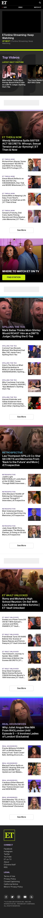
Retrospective (12, 452)
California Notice (11, 884)
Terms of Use (9, 876)
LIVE (5, 7)
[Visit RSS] (31, 897)
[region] (21, 22)
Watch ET (37, 7)
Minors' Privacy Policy (13, 887)
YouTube (7, 856)
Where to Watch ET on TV (20, 271)
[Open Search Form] (40, 3)
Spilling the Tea (13, 327)
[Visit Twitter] (12, 897)
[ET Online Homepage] (5, 2)
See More (21, 230)
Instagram (8, 851)
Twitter (7, 854)
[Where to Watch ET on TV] (21, 260)
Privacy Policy (10, 879)
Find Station (14, 277)
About (6, 862)
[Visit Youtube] (25, 897)
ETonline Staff (10, 864)
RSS (5, 867)
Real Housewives (14, 724)
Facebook (8, 849)
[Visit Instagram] (19, 897)
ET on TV (7, 859)
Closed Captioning (12, 881)
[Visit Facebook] (6, 897)
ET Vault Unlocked (15, 595)
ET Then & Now (12, 137)
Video (20, 7)
